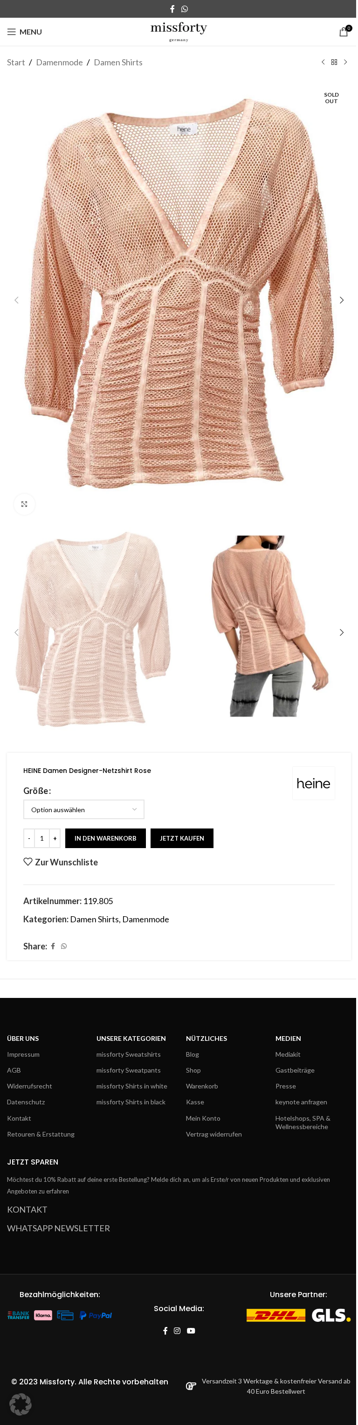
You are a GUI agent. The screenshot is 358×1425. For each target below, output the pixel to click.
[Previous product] (323, 62)
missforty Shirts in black (130, 1102)
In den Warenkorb (106, 838)
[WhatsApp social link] (184, 9)
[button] (16, 300)
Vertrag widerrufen (214, 1134)
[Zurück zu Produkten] (334, 62)
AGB (14, 1070)
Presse (285, 1086)
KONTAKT (27, 1209)
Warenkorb (202, 1086)
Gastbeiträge (295, 1070)
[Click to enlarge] (24, 504)
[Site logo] (179, 31)
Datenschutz (26, 1102)
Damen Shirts (118, 62)
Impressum (23, 1054)
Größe (35, 791)
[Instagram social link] (177, 1331)
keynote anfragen (301, 1102)
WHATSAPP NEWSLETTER (58, 1228)
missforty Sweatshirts (128, 1054)
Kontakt (19, 1118)
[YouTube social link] (191, 1331)
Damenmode (59, 62)
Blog (192, 1054)
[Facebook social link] (172, 9)
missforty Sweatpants (128, 1070)
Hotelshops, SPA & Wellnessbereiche (302, 1122)
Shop (193, 1070)
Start (16, 62)
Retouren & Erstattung (41, 1134)
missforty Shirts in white (131, 1086)
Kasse (195, 1102)
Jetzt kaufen (182, 838)
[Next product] (345, 62)
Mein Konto (203, 1118)
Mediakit (288, 1054)
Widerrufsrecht (29, 1086)
